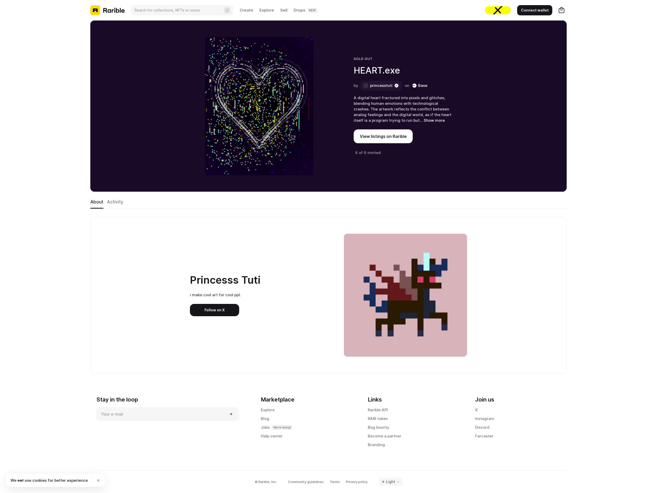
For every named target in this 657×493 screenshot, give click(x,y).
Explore (266, 10)
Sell (283, 10)
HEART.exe (377, 70)
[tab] (96, 202)
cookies (39, 480)
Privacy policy (357, 482)
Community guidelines (306, 482)
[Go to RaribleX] (498, 10)
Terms (335, 482)
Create (246, 10)
